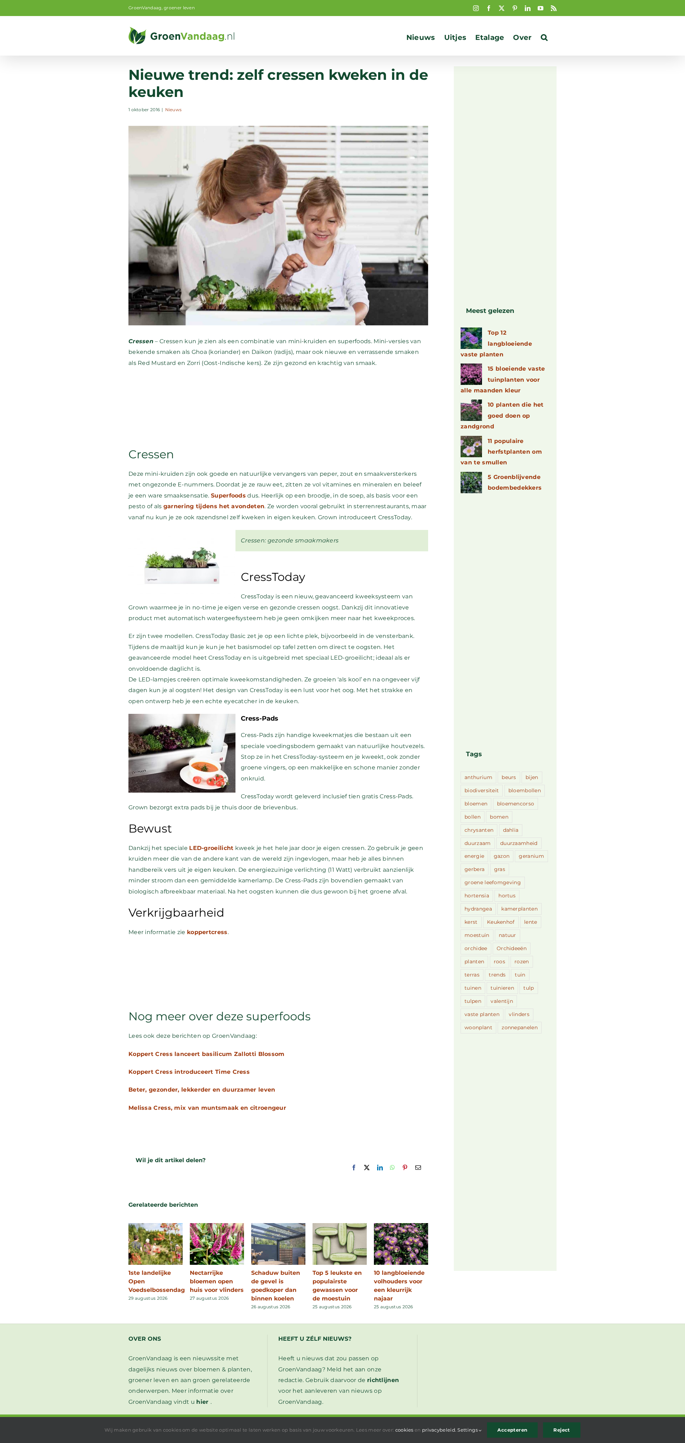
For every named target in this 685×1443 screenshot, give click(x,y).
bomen (499, 817)
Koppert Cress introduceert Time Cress (189, 1071)
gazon (502, 856)
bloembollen (524, 790)
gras (499, 869)
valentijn (502, 1001)
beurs (509, 777)
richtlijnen (383, 1380)
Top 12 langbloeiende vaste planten (496, 343)
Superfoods (228, 495)
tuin (520, 975)
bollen (473, 817)
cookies (404, 1430)
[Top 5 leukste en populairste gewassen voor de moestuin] (340, 1226)
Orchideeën (512, 948)
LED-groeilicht (211, 848)
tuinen (473, 988)
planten (474, 961)
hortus (507, 895)
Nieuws (173, 109)
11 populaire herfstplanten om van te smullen (501, 452)
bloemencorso (515, 803)
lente (530, 922)
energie (474, 856)
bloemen (476, 803)
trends (497, 975)
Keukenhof (501, 922)
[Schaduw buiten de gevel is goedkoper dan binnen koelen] (278, 1226)
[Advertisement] (278, 407)
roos (499, 961)
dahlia (511, 830)
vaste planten (482, 1014)
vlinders (519, 1014)
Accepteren (512, 1430)
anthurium (478, 777)
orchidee (476, 948)
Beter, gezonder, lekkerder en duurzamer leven (201, 1089)
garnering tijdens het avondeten (213, 506)
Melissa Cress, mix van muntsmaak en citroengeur (207, 1107)
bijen (532, 777)
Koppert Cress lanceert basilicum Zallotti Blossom (206, 1054)
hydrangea (478, 909)
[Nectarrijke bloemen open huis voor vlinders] (217, 1226)
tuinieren (502, 988)
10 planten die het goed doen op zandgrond (502, 415)
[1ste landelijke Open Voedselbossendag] (155, 1226)
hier (202, 1401)
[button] (544, 37)
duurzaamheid (519, 843)
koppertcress (207, 932)
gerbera (474, 869)
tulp (528, 988)
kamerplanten (519, 909)
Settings (468, 1430)
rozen (521, 961)
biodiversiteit (482, 790)
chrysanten (479, 830)
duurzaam (478, 843)
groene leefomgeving (493, 882)
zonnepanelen (520, 1027)
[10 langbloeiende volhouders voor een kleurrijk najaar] (401, 1226)
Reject (561, 1430)
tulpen (473, 1001)
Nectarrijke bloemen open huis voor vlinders (217, 1281)
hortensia (477, 895)
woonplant (478, 1027)
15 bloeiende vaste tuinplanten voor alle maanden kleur (503, 379)
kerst (471, 922)
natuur (507, 935)
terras (472, 975)
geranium (531, 856)
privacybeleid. (439, 1430)
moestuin (477, 935)
